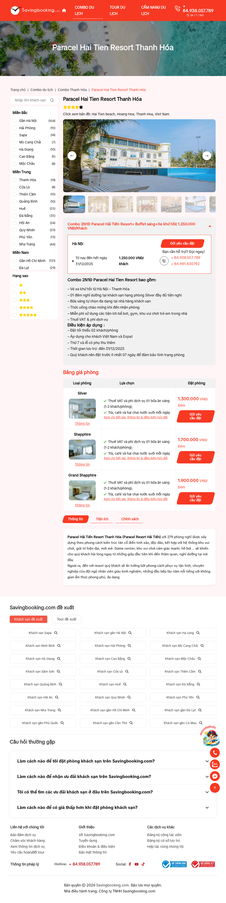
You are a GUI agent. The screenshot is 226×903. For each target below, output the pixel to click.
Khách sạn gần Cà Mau (180, 723)
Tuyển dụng (88, 840)
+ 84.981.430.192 (185, 264)
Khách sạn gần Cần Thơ (110, 723)
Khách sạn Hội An (40, 697)
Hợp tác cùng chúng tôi (165, 846)
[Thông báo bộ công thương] (174, 864)
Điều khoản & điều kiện (97, 846)
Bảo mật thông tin (93, 852)
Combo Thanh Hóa (72, 90)
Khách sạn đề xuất (28, 619)
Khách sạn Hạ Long (180, 633)
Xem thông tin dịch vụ (27, 846)
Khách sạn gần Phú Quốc (40, 723)
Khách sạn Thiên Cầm (180, 671)
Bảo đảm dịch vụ (23, 835)
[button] (74, 204)
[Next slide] (206, 155)
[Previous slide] (72, 155)
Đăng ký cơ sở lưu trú (163, 840)
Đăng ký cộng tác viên (164, 835)
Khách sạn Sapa (40, 633)
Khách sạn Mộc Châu (180, 658)
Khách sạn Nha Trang (40, 710)
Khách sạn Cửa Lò (110, 671)
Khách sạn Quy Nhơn (110, 697)
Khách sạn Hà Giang (40, 658)
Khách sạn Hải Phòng (110, 645)
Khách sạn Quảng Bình (40, 684)
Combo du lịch (41, 90)
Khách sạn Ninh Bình (40, 645)
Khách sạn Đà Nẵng (180, 684)
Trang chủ (18, 90)
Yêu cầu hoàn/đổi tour (27, 852)
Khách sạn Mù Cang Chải (180, 645)
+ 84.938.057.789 (198, 8)
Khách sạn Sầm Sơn (40, 671)
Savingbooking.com (112, 885)
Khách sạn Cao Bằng (110, 658)
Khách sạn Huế (110, 684)
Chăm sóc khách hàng (27, 840)
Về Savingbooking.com (97, 835)
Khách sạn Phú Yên (180, 697)
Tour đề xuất (66, 619)
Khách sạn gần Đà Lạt (180, 710)
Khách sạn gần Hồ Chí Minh (110, 710)
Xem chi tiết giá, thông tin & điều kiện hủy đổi (136, 417)
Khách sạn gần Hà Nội (110, 633)
